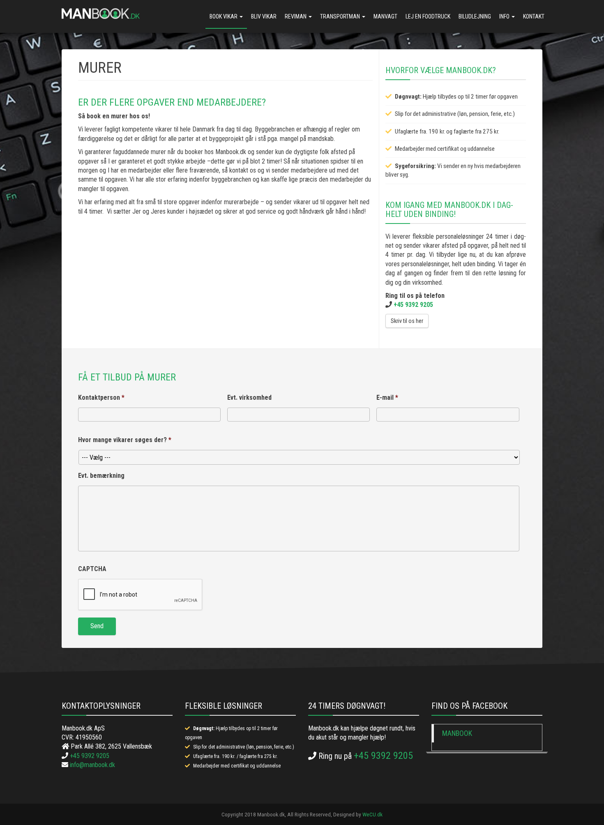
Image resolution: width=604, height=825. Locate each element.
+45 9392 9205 (413, 305)
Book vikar (224, 16)
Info (505, 16)
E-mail (387, 397)
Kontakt (533, 16)
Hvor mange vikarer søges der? (124, 440)
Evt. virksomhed (249, 397)
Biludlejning (475, 16)
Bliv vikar (264, 16)
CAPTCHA (92, 569)
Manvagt (385, 16)
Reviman (296, 16)
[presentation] (140, 595)
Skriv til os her (407, 321)
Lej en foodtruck (428, 16)
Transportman (340, 16)
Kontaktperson (101, 397)
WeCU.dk (372, 814)
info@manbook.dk (92, 765)
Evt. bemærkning (101, 475)
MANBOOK (457, 733)
